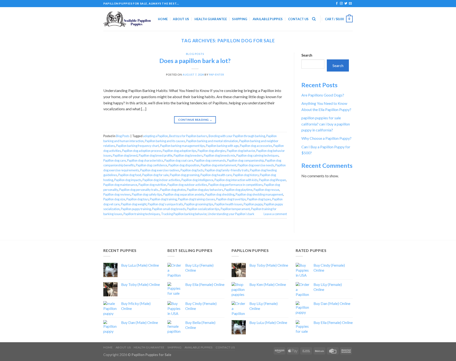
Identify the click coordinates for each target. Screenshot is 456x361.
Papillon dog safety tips (147, 194)
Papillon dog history (246, 175)
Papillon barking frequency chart (137, 146)
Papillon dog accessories (256, 146)
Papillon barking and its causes (165, 141)
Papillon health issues (228, 204)
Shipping (239, 19)
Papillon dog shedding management (259, 194)
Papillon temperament (235, 209)
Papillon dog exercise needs (256, 165)
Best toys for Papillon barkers (188, 136)
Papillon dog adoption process (142, 151)
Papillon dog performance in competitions (235, 185)
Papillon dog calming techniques (257, 155)
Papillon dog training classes (196, 199)
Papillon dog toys (137, 199)
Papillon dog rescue (266, 190)
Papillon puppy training (136, 209)
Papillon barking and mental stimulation (212, 141)
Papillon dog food (129, 175)
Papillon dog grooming (184, 175)
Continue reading (195, 119)
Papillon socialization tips (203, 209)
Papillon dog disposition (184, 165)
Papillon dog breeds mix (219, 155)
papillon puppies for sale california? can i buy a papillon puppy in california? (325, 124)
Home (163, 19)
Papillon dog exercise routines (159, 170)
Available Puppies (268, 19)
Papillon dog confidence (151, 165)
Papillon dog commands (210, 160)
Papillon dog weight (134, 204)
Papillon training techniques (142, 214)
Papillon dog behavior (241, 151)
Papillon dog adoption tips (179, 151)
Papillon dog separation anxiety (183, 194)
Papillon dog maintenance (120, 185)
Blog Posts (195, 53)
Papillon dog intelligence (197, 180)
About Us (181, 19)
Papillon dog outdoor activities (187, 185)
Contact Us (298, 19)
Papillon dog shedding (219, 194)
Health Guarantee (211, 19)
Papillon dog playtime (238, 190)
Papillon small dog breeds (169, 209)
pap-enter (216, 74)
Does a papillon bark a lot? (195, 60)
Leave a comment (275, 214)
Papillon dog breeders (188, 155)
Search (306, 55)
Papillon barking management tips (182, 146)
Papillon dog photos (173, 190)
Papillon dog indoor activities (161, 180)
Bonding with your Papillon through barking (237, 136)
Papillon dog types (259, 199)
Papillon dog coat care (178, 160)
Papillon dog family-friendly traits (227, 170)
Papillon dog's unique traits (165, 204)
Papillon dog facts (192, 170)
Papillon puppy (253, 204)
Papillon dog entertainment (218, 165)
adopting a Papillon (155, 136)
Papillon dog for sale (155, 175)
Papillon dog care (114, 160)
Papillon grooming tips (198, 204)
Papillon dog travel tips (231, 199)
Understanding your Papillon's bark (231, 214)
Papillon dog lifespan (272, 180)
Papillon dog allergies (212, 151)
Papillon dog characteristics (145, 160)
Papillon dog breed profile (155, 155)
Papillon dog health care (216, 175)
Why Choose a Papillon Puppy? (326, 138)
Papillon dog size (114, 199)
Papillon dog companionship (245, 160)
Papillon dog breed (125, 155)
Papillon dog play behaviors (205, 190)
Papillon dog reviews (117, 194)
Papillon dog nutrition (152, 185)
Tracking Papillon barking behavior (184, 214)
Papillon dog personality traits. (139, 190)
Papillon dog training (163, 199)
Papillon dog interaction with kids (236, 180)
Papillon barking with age (222, 146)
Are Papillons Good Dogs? (322, 95)
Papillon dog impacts (127, 180)
